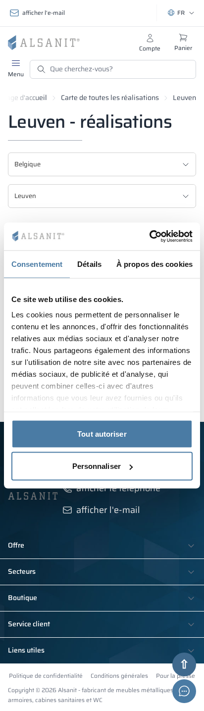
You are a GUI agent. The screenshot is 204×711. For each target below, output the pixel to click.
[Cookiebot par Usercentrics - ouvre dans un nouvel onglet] (149, 236)
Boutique (22, 598)
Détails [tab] (89, 263)
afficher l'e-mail (43, 12)
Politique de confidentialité (46, 675)
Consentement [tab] (36, 263)
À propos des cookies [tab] (154, 263)
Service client (29, 624)
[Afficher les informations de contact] (184, 691)
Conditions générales (119, 675)
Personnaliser (96, 466)
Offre (16, 546)
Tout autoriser (101, 433)
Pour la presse (175, 675)
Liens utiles (26, 651)
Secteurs (22, 572)
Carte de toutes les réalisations (110, 97)
